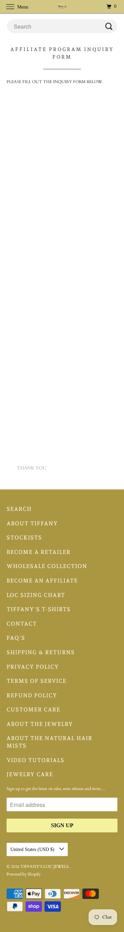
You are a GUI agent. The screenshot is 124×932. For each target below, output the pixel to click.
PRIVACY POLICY (33, 666)
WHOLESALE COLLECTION (47, 566)
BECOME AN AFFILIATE (42, 580)
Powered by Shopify (24, 874)
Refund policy (32, 695)
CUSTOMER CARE (33, 709)
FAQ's (16, 638)
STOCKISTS (24, 537)
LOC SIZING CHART (36, 595)
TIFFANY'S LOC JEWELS (44, 866)
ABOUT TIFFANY (32, 523)
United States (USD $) (33, 849)
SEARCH (19, 509)
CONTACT (22, 623)
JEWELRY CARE (30, 774)
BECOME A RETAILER (39, 552)
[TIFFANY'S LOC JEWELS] (62, 6)
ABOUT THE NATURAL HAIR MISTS (49, 742)
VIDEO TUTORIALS (35, 760)
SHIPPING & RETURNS (41, 652)
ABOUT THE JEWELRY (40, 724)
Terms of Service (36, 681)
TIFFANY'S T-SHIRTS (39, 609)
